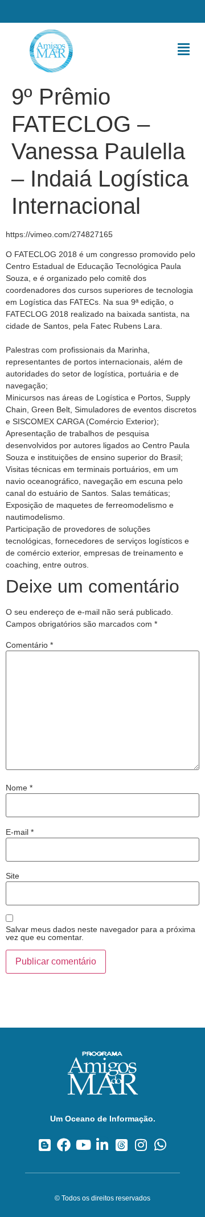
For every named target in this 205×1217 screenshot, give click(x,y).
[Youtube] (83, 1144)
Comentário (29, 645)
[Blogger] (44, 1144)
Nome (19, 788)
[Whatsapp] (160, 1144)
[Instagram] (141, 1144)
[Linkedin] (103, 1144)
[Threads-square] (121, 1144)
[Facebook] (64, 1144)
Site (12, 876)
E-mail (20, 832)
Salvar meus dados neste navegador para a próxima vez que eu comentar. (100, 933)
